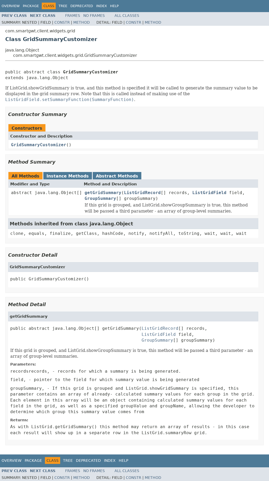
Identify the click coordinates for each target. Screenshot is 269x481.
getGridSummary (103, 192)
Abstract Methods (117, 176)
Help (114, 6)
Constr (62, 22)
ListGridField (209, 192)
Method (81, 22)
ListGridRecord (142, 192)
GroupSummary (100, 198)
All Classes (127, 15)
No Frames (94, 15)
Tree (63, 6)
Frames (72, 15)
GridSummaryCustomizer (38, 144)
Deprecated (81, 6)
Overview (11, 6)
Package (31, 6)
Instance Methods (67, 176)
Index (101, 6)
